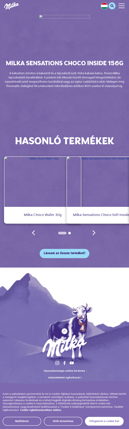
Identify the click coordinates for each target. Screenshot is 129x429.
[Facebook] (64, 363)
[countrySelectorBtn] (104, 5)
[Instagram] (57, 363)
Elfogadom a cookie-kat (104, 421)
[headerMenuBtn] (121, 6)
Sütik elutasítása (63, 421)
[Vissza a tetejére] (64, 331)
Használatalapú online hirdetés (64, 371)
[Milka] (11, 6)
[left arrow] (33, 232)
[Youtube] (72, 363)
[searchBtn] (112, 5)
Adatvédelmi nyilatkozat (64, 377)
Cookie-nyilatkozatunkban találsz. (41, 410)
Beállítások (22, 421)
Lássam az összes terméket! (64, 253)
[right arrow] (93, 232)
